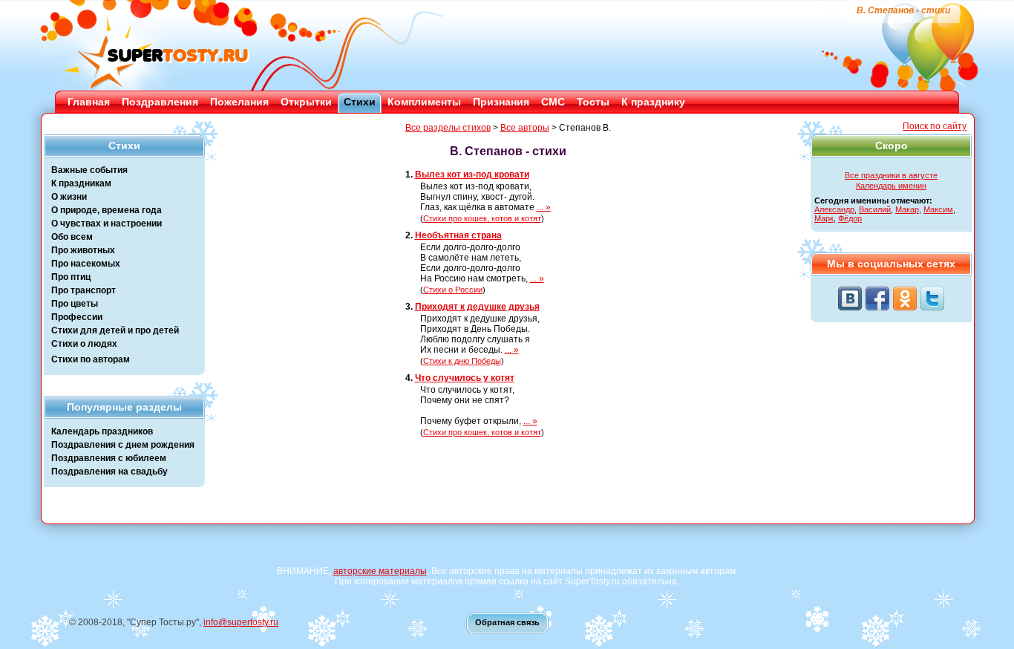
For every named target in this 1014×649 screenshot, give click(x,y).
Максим (938, 209)
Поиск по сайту (934, 126)
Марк (824, 218)
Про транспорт (83, 290)
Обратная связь (507, 622)
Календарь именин (891, 185)
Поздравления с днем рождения (122, 445)
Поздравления (160, 102)
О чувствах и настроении (106, 223)
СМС (553, 102)
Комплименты (424, 102)
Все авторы (524, 128)
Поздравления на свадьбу (109, 471)
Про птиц (71, 277)
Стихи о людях (84, 344)
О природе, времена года (106, 210)
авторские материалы (380, 571)
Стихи (360, 102)
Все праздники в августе (891, 175)
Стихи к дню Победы (462, 360)
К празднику (653, 102)
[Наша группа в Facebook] (877, 298)
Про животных (83, 250)
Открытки (306, 102)
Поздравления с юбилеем (108, 458)
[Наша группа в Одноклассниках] (905, 298)
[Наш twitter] (932, 298)
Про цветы (74, 304)
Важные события (89, 170)
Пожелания (239, 102)
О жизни (69, 197)
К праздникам (81, 183)
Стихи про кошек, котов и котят (482, 218)
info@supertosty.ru (240, 622)
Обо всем (72, 237)
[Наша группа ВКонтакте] (850, 298)
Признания (501, 102)
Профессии (76, 317)
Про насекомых (85, 263)
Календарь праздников (102, 431)
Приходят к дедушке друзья (477, 306)
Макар (907, 209)
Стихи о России (453, 289)
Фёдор (850, 218)
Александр (834, 209)
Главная (89, 102)
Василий (875, 209)
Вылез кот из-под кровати (472, 174)
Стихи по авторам (90, 359)
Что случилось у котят (464, 378)
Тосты (593, 102)
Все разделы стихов (448, 128)
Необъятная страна (458, 235)
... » (544, 207)
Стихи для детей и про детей (115, 330)
